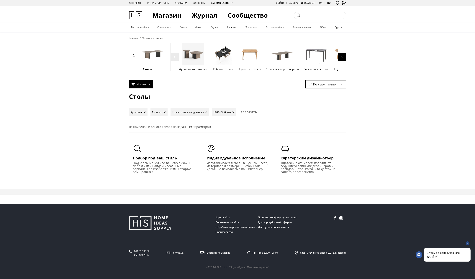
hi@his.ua (178, 252)
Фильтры (144, 84)
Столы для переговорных (282, 69)
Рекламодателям (158, 3)
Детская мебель (275, 27)
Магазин (167, 15)
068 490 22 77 (141, 255)
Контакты (199, 3)
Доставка (181, 3)
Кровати (232, 27)
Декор (198, 27)
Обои (323, 27)
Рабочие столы (223, 69)
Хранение (251, 27)
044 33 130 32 (141, 251)
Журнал (204, 15)
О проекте (135, 3)
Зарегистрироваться (302, 2)
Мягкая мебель (140, 27)
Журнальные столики (193, 69)
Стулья (215, 27)
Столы (183, 27)
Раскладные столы (316, 69)
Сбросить (249, 112)
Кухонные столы (250, 69)
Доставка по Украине (218, 252)
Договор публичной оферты (275, 222)
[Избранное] (337, 3)
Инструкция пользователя (273, 227)
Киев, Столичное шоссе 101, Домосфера (323, 252)
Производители (224, 231)
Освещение (164, 27)
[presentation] (175, 57)
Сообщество (248, 15)
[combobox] (325, 84)
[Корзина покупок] (344, 4)
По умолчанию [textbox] (324, 84)
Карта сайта (222, 217)
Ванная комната (302, 27)
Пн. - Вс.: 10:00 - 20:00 (265, 252)
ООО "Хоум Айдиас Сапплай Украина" (245, 267)
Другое (339, 27)
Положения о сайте (227, 222)
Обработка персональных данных (236, 227)
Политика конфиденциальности (277, 217)
